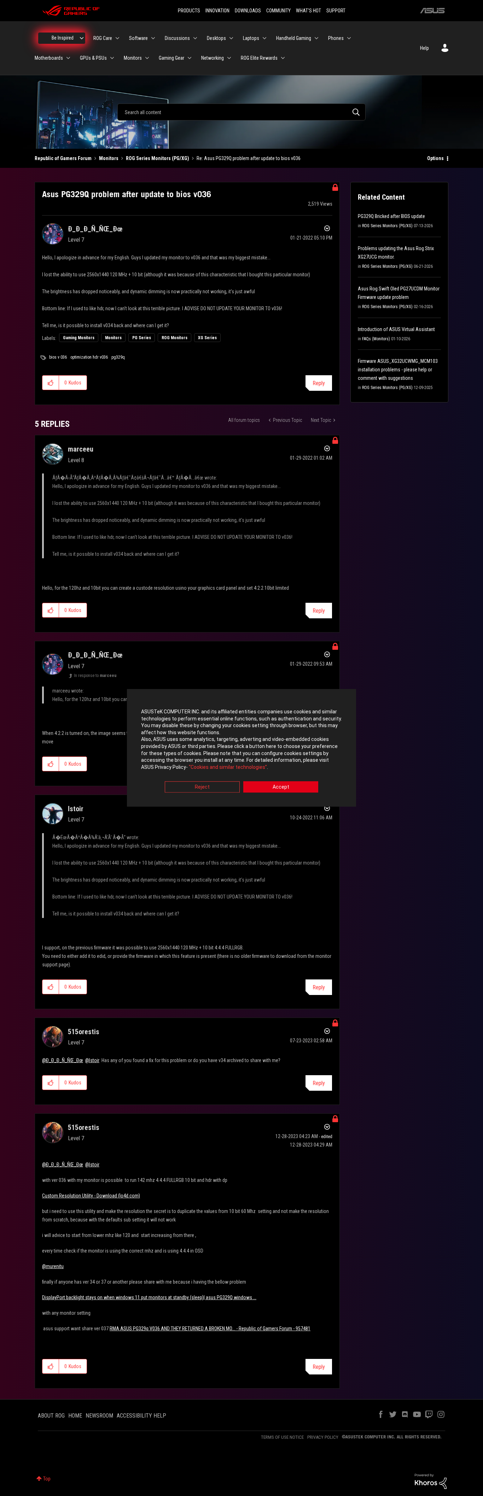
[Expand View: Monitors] (147, 58)
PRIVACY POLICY (322, 1437)
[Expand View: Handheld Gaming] (316, 38)
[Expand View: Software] (153, 38)
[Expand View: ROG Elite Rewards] (282, 58)
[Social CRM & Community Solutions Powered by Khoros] (431, 1481)
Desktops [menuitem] (216, 38)
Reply (319, 383)
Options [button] (435, 158)
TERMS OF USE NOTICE (282, 1437)
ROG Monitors (174, 337)
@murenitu (53, 1266)
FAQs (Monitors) (376, 338)
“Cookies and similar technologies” (228, 767)
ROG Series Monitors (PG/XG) (157, 158)
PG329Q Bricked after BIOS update (391, 216)
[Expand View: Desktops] (231, 38)
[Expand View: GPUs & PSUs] (112, 58)
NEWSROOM (99, 1415)
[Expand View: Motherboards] (68, 58)
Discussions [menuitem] (177, 38)
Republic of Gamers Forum (63, 158)
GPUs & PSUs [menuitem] (93, 58)
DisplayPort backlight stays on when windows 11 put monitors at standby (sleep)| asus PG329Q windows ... (149, 1297)
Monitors (108, 158)
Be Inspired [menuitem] (63, 38)
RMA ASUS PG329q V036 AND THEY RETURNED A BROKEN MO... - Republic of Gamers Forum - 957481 (210, 1328)
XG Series (207, 337)
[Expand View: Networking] (229, 58)
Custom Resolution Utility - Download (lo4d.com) (91, 1195)
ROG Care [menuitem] (102, 38)
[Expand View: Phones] (349, 38)
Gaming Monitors (78, 337)
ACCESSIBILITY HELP (141, 1415)
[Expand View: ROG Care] (117, 38)
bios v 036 (58, 357)
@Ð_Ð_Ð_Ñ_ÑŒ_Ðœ (62, 1060)
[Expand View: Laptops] (264, 38)
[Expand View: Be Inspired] (81, 38)
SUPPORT (335, 10)
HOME (75, 1415)
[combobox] (241, 112)
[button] (50, 383)
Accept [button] (281, 787)
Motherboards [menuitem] (49, 58)
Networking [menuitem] (212, 58)
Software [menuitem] (138, 38)
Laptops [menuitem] (251, 38)
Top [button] (47, 1479)
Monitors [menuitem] (133, 58)
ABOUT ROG (51, 1415)
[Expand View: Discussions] (195, 38)
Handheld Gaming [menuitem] (293, 38)
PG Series (141, 337)
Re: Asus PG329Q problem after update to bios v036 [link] (249, 158)
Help (424, 48)
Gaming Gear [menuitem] (171, 58)
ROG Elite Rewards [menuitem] (259, 58)
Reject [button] (202, 787)
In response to (95, 675)
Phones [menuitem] (336, 38)
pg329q (118, 357)
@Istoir (92, 1060)
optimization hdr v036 (89, 357)
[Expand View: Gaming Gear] (189, 58)
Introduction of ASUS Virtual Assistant (396, 329)
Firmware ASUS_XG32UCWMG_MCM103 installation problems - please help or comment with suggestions (398, 369)
